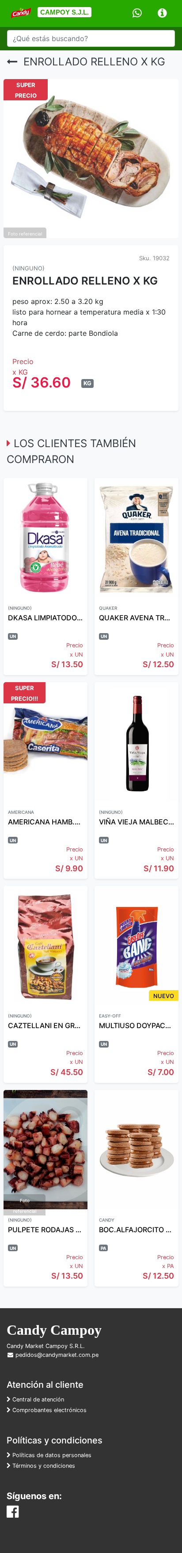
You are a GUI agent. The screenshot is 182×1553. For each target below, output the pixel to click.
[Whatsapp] (137, 13)
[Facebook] (13, 1514)
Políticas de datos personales (51, 1455)
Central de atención (37, 1399)
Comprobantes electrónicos (49, 1410)
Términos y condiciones (43, 1465)
